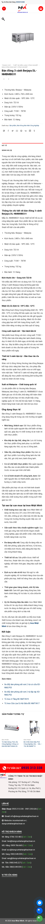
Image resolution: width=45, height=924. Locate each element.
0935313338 (20, 2)
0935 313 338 (31, 768)
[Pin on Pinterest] (21, 131)
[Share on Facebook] (8, 131)
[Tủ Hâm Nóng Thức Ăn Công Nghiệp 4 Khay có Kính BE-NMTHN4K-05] (11, 728)
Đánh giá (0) (7, 150)
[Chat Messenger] (40, 903)
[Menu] (4, 9)
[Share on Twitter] (13, 131)
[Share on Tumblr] (34, 131)
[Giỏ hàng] (40, 8)
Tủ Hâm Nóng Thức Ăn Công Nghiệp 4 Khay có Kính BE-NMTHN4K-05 (10, 744)
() (27, 837)
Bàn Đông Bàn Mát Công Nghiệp (15, 67)
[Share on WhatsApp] (4, 131)
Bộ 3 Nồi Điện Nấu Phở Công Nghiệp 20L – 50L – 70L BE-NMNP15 (33, 744)
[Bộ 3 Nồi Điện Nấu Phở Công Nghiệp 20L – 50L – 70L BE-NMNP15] (33, 728)
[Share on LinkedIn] (30, 131)
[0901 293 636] (8, 84)
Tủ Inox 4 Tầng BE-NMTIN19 (16, 699)
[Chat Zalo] (40, 911)
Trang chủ (6, 65)
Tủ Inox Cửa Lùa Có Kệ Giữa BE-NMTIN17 (21, 703)
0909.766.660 (17, 845)
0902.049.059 (17, 854)
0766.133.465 (16, 837)
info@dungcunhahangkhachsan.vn (25, 816)
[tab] (22, 145)
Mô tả (4, 145)
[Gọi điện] (40, 919)
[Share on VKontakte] (26, 131)
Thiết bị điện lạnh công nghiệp (25, 65)
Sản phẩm (12, 125)
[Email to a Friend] (17, 131)
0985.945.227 (15, 863)
